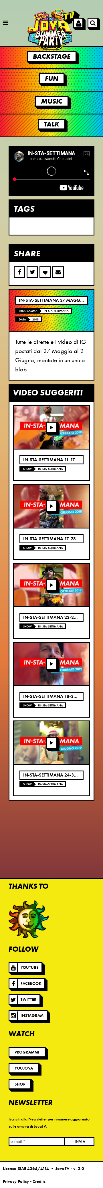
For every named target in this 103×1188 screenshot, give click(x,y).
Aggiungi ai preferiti (45, 272)
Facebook (31, 983)
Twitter (29, 999)
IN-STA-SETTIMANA (56, 311)
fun (51, 78)
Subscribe (58, 272)
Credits (39, 1181)
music (51, 101)
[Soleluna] (29, 919)
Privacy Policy (16, 1181)
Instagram (32, 1015)
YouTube (30, 967)
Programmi (27, 1052)
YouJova (24, 1068)
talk (51, 124)
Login (78, 23)
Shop (20, 1084)
